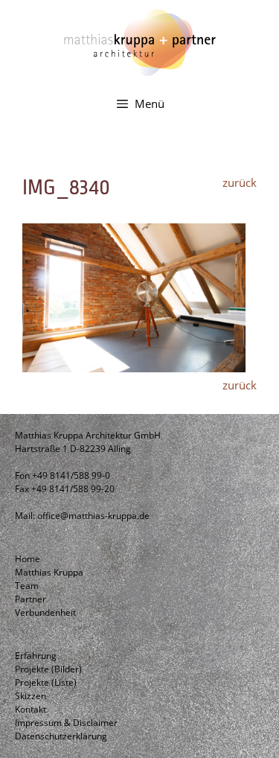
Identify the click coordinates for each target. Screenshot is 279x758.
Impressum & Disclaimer (66, 722)
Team (27, 585)
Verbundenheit (45, 612)
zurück (239, 182)
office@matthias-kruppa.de (93, 515)
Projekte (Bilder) (48, 669)
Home (27, 558)
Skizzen (30, 695)
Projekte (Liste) (46, 682)
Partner (30, 599)
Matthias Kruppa (49, 572)
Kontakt (30, 709)
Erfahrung (36, 655)
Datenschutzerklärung (61, 736)
